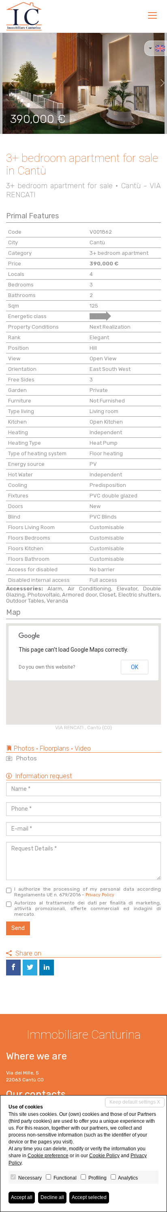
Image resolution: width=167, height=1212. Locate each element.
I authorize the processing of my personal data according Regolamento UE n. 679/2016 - (87, 892)
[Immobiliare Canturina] (24, 16)
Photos (25, 758)
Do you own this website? (47, 667)
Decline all (52, 1197)
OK (134, 667)
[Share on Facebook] (13, 967)
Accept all (21, 1197)
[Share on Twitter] (30, 967)
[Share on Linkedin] (46, 967)
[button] (8, 83)
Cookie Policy (104, 1155)
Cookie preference (48, 1155)
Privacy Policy (100, 895)
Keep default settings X (134, 1102)
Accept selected (89, 1197)
